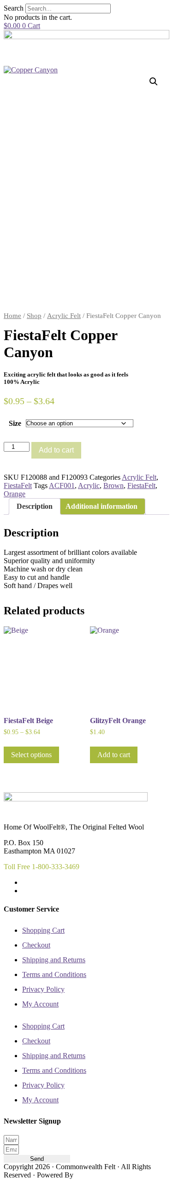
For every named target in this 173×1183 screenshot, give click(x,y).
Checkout (36, 945)
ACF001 (62, 485)
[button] (153, 81)
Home (12, 315)
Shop (34, 315)
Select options (31, 755)
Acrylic (89, 485)
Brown (113, 485)
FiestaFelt (18, 485)
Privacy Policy (43, 989)
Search (14, 8)
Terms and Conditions (54, 974)
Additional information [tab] (101, 506)
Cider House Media (96, 1175)
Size (15, 423)
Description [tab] (35, 506)
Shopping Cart (43, 930)
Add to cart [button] (113, 755)
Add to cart (56, 450)
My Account (40, 1004)
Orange (14, 494)
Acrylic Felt (64, 315)
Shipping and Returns (53, 960)
